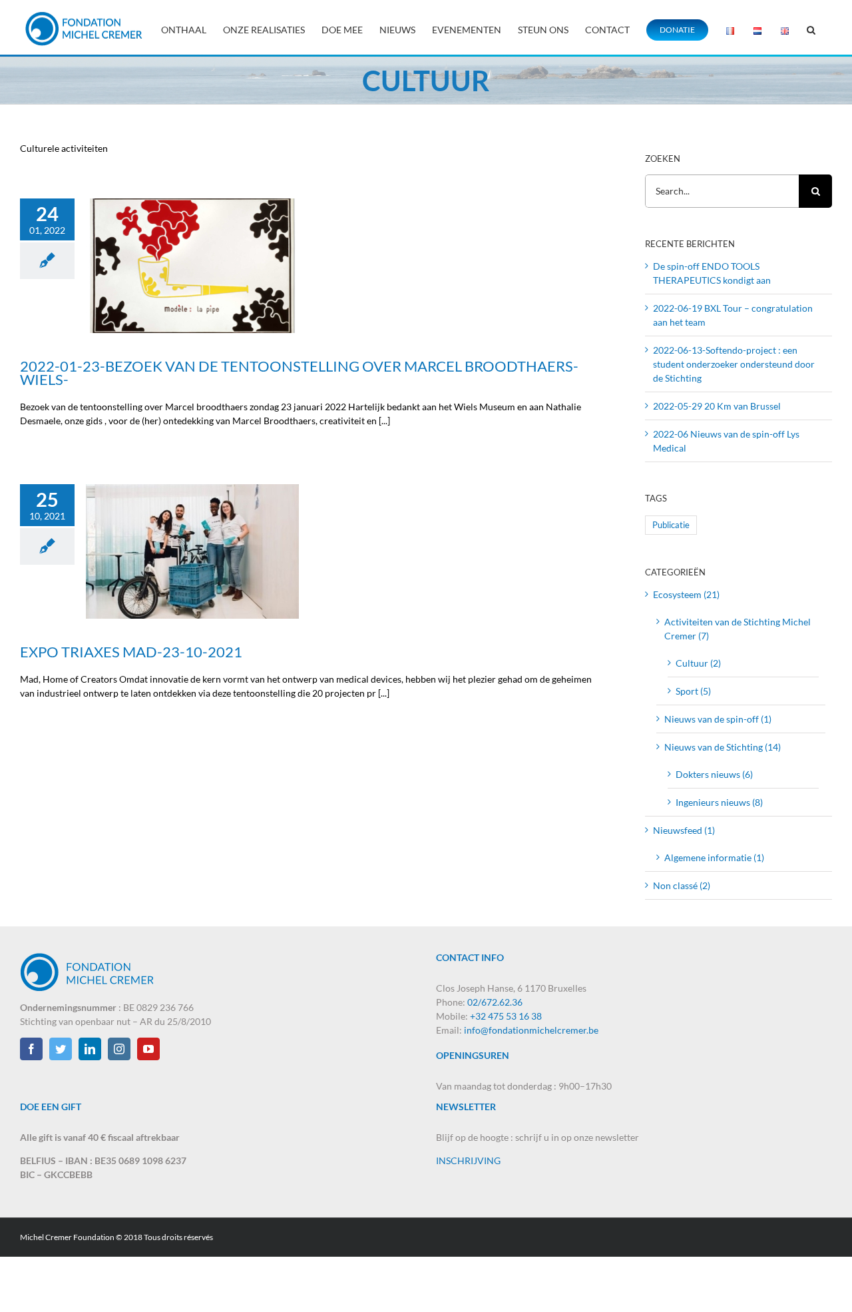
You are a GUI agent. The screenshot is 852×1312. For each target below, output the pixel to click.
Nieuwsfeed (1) (684, 830)
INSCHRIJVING (468, 1160)
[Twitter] (60, 1049)
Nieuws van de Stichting (207, 301)
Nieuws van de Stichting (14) (722, 747)
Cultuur (149, 301)
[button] (811, 28)
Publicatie (671, 525)
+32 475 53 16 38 (506, 1016)
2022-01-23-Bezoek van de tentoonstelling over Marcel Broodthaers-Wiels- (192, 236)
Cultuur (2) (698, 663)
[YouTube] (148, 1049)
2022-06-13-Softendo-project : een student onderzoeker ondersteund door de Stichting (734, 364)
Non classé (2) (681, 885)
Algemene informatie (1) (714, 857)
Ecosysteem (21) (686, 594)
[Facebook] (31, 1049)
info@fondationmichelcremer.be (531, 1030)
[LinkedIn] (90, 1049)
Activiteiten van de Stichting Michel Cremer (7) (737, 628)
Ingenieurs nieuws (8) (719, 802)
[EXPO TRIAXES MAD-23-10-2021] (192, 551)
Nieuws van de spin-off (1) (717, 719)
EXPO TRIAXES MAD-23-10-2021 (192, 535)
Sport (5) (693, 691)
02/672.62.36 (495, 1002)
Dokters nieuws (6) (714, 774)
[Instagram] (119, 1049)
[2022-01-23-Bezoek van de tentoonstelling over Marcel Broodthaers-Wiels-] (192, 265)
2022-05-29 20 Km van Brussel (717, 406)
